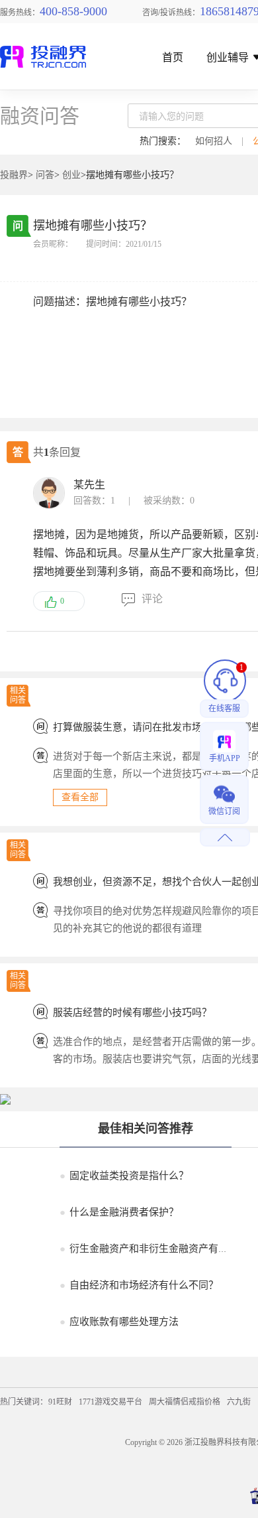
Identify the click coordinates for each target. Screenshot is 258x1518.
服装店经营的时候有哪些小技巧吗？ (132, 1012)
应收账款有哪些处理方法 (119, 1321)
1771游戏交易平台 (110, 1402)
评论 (152, 598)
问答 (45, 175)
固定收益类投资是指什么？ (124, 1175)
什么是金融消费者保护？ (119, 1212)
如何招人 (213, 141)
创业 (71, 175)
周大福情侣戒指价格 (184, 1402)
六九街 (239, 1402)
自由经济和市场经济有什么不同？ (139, 1285)
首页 (172, 58)
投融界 (14, 175)
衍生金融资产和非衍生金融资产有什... (148, 1248)
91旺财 (60, 1402)
